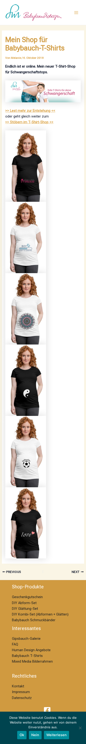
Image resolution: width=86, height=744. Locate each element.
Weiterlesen (56, 735)
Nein (35, 735)
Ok (22, 735)
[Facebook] (47, 710)
